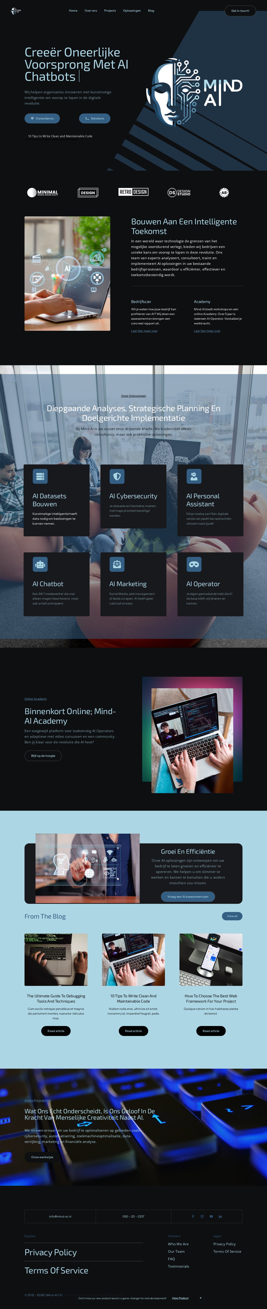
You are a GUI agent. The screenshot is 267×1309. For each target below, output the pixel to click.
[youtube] (211, 1216)
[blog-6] (133, 935)
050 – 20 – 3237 (134, 1216)
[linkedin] (220, 1216)
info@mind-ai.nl (60, 1216)
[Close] (201, 1298)
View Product (180, 1298)
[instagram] (202, 1216)
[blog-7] (210, 935)
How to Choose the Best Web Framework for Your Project (67, 136)
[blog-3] (56, 935)
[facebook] (193, 1216)
